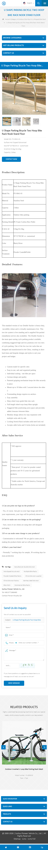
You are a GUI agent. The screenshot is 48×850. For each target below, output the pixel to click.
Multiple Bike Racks (30, 571)
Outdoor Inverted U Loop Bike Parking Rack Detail (24, 769)
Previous (3, 747)
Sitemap (17, 839)
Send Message (14, 683)
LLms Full (31, 839)
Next (44, 747)
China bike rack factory (11, 580)
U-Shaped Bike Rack (39, 19)
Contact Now (11, 159)
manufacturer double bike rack (24, 567)
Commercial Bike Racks (22, 585)
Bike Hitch (7, 585)
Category (14, 19)
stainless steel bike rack (31, 580)
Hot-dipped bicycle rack (12, 571)
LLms (24, 839)
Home (7, 19)
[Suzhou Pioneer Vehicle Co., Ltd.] (4, 3)
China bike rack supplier (33, 576)
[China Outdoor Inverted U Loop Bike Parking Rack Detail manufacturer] (24, 743)
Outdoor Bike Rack (24, 19)
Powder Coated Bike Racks (12, 576)
